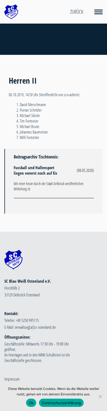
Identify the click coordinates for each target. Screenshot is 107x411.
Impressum (12, 379)
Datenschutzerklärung (61, 403)
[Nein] (100, 396)
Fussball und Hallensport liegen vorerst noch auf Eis (35, 170)
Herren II (23, 80)
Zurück (76, 11)
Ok (31, 403)
